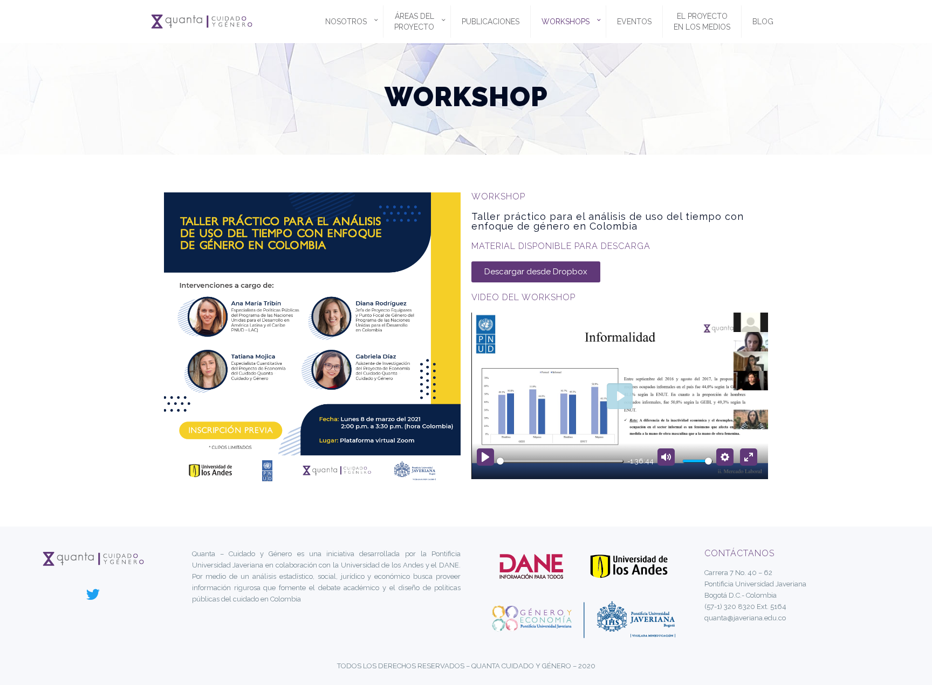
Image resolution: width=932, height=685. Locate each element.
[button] (535, 271)
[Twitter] (93, 593)
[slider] (560, 461)
